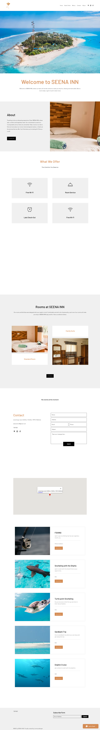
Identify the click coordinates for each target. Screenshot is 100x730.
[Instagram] (90, 5)
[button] (11, 138)
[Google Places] (88, 5)
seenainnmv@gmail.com (19, 423)
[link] (67, 533)
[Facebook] (93, 5)
